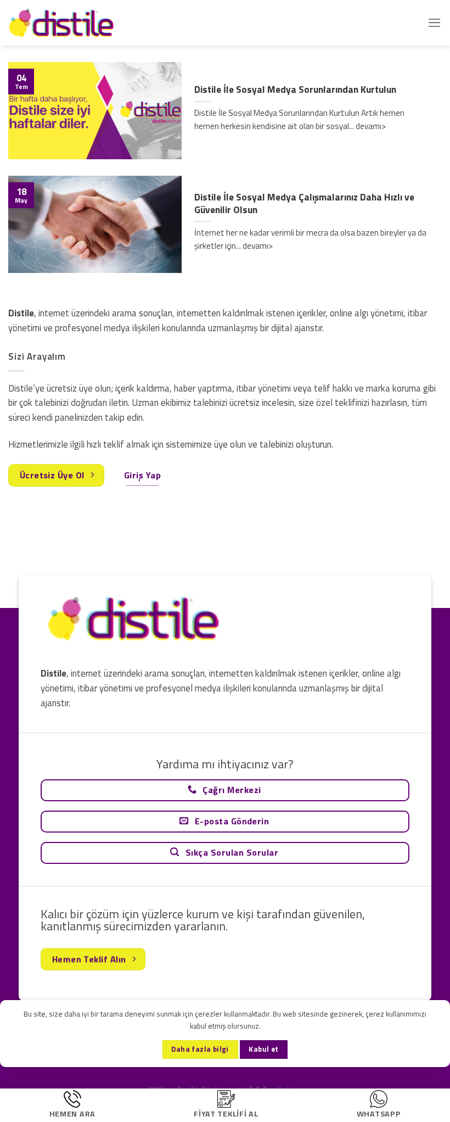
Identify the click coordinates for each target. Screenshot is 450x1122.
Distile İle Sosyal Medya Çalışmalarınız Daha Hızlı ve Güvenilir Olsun (304, 203)
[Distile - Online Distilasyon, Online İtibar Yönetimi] (63, 23)
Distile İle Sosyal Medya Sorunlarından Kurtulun (295, 89)
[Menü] (435, 23)
